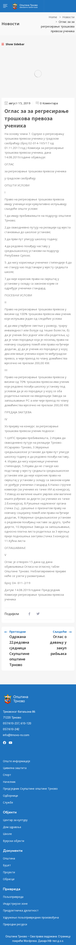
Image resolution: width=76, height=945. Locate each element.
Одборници (10, 795)
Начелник (9, 782)
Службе (8, 802)
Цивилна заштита (15, 768)
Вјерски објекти (13, 841)
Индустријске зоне (15, 903)
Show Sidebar (14, 44)
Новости (68, 17)
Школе (7, 834)
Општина (9, 858)
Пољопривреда (13, 897)
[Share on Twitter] (38, 614)
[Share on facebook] (29, 614)
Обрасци (8, 879)
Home (53, 17)
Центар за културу (15, 820)
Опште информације (16, 761)
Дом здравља (12, 827)
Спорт (7, 775)
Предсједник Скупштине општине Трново (30, 788)
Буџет (7, 865)
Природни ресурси (15, 924)
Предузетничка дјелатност (21, 910)
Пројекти (9, 872)
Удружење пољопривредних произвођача (31, 917)
